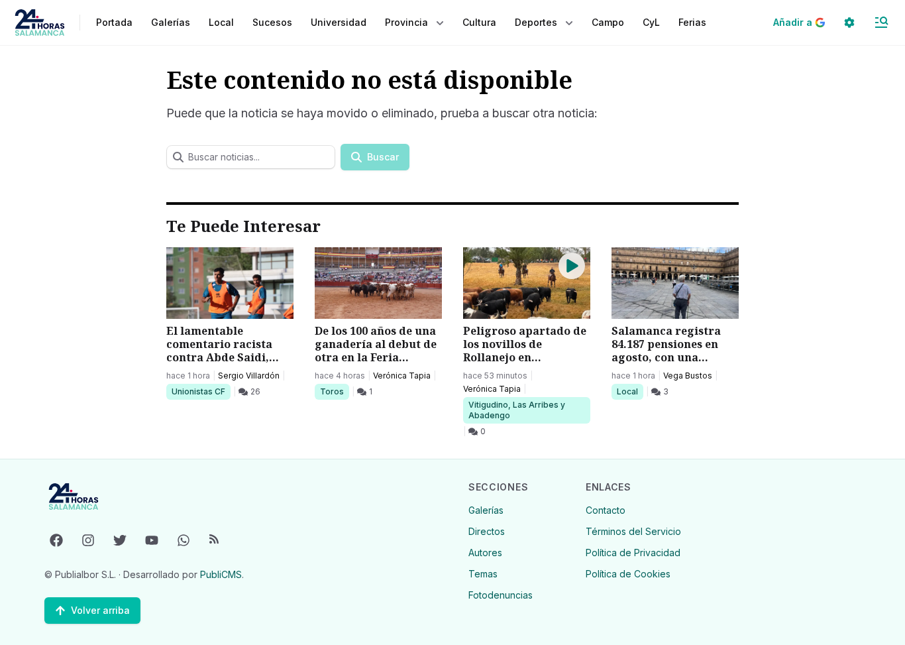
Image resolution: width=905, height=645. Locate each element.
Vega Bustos (687, 376)
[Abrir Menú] (881, 22)
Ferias (692, 22)
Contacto (605, 510)
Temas (483, 573)
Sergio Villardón (249, 376)
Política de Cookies (628, 573)
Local (629, 391)
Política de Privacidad (633, 552)
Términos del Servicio (633, 531)
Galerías (170, 22)
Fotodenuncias (500, 595)
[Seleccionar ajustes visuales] (849, 22)
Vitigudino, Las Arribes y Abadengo (516, 409)
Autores (485, 552)
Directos (486, 531)
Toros (334, 391)
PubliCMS (221, 574)
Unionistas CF (198, 391)
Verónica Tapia (402, 376)
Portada (114, 22)
